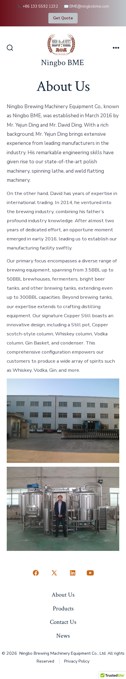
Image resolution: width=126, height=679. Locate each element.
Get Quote (63, 18)
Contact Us (63, 622)
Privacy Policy (76, 661)
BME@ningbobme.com (89, 6)
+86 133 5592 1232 (40, 6)
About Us (63, 595)
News (63, 636)
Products (63, 608)
